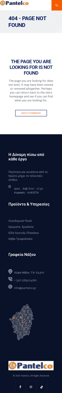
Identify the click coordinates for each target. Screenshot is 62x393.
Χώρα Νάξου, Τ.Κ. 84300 (29, 272)
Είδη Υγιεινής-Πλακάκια (23, 233)
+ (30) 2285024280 (25, 280)
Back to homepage (31, 113)
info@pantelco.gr (25, 288)
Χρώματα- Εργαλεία (20, 227)
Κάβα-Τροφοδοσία (20, 239)
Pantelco (25, 375)
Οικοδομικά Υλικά (20, 221)
